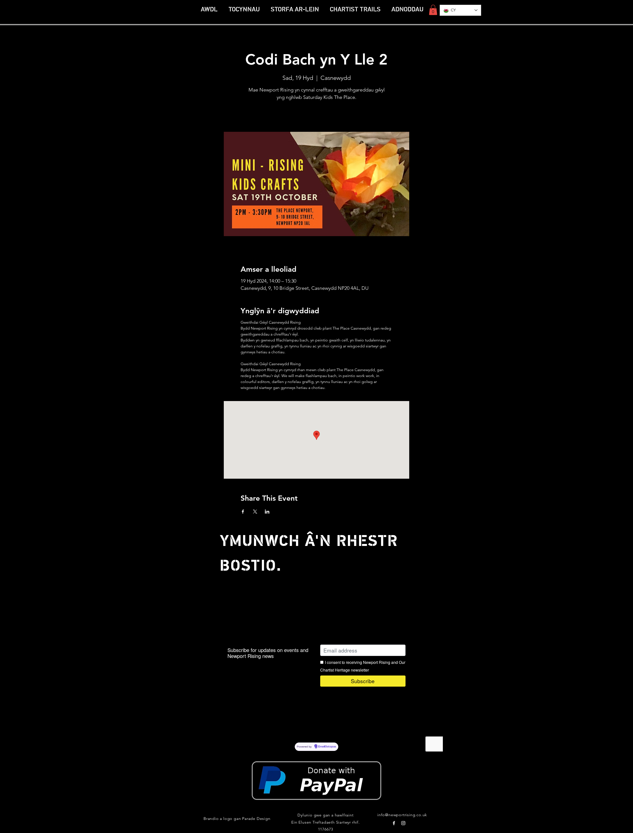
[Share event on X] (255, 512)
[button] (355, 9)
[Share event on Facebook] (243, 512)
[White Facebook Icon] (394, 823)
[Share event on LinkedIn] (267, 512)
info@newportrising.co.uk (402, 814)
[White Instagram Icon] (403, 823)
